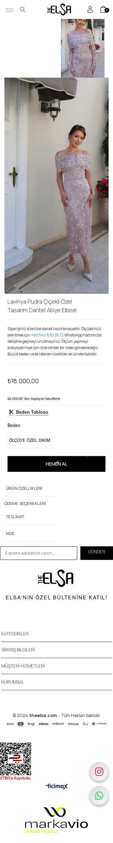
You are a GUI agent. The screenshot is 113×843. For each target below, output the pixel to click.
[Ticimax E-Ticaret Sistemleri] (57, 787)
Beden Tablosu (32, 412)
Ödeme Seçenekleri (25, 503)
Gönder (96, 552)
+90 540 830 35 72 (47, 335)
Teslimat (15, 516)
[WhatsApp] (99, 795)
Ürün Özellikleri (24, 488)
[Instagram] (99, 771)
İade (10, 533)
